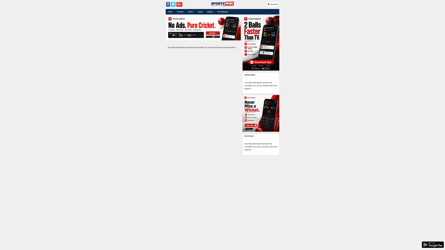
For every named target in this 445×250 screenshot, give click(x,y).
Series (190, 11)
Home (170, 11)
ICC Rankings (223, 11)
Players (210, 11)
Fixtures (180, 11)
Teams (200, 11)
